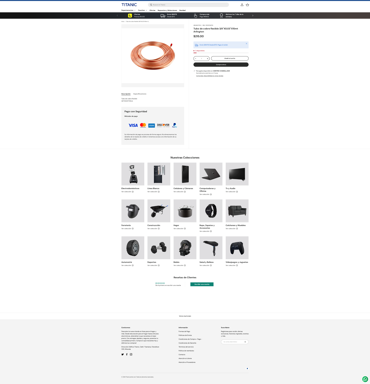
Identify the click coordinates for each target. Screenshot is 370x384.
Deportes (151, 262)
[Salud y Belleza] (211, 247)
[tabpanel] (152, 100)
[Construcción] (159, 210)
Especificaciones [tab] (139, 94)
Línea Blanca (153, 188)
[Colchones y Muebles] (237, 210)
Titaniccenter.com (131, 377)
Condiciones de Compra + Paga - (190, 339)
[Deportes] (159, 247)
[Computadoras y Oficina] (211, 174)
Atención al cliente (185, 358)
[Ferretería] (133, 210)
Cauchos (141, 10)
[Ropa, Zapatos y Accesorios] (211, 210)
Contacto (182, 355)
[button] (247, 5)
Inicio (122, 21)
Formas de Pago (184, 331)
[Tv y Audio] (237, 174)
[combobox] (188, 5)
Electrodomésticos (130, 188)
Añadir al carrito (229, 58)
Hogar (176, 225)
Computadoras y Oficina (207, 189)
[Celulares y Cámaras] (185, 174)
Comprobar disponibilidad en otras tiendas (209, 76)
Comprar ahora (221, 64)
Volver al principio (185, 316)
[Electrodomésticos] (133, 174)
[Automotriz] (133, 247)
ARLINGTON (197, 25)
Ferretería (126, 225)
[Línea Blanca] (159, 174)
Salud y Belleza (207, 262)
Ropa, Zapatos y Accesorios (207, 226)
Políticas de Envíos (185, 335)
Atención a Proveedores (187, 362)
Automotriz (126, 262)
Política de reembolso (186, 351)
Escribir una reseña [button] (202, 284)
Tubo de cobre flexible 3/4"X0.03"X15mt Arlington (137, 21)
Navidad (182, 10)
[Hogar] (185, 210)
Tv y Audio (230, 188)
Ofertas (152, 10)
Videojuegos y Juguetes (237, 262)
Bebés (176, 262)
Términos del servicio (186, 347)
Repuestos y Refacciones (167, 10)
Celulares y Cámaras (183, 188)
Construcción (153, 225)
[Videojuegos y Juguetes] (237, 247)
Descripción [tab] (126, 94)
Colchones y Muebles (236, 225)
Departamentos (127, 10)
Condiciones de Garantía (187, 343)
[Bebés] (185, 247)
